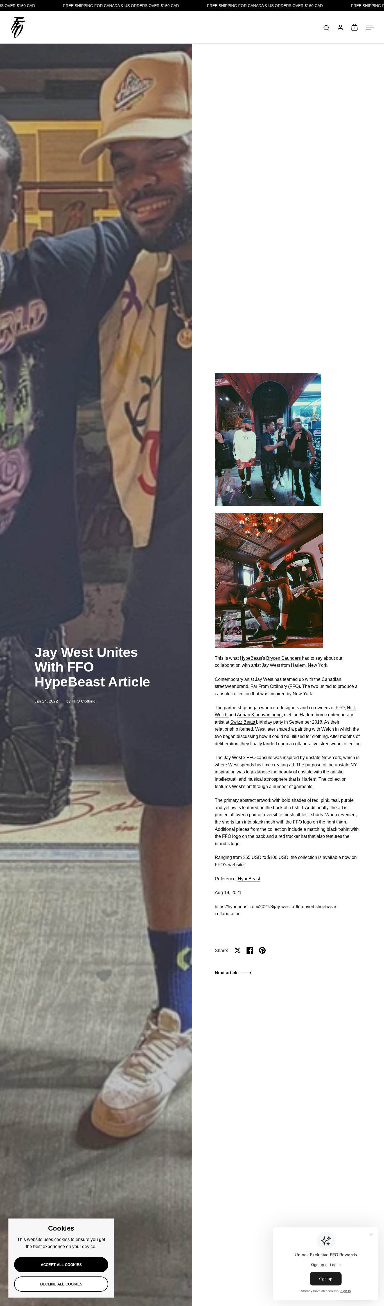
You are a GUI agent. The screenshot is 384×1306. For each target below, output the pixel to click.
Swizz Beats (243, 722)
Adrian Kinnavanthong (259, 714)
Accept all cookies (61, 1265)
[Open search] (326, 28)
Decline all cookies (61, 1284)
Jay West (264, 679)
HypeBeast (251, 658)
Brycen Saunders (284, 658)
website (236, 864)
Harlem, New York (308, 665)
